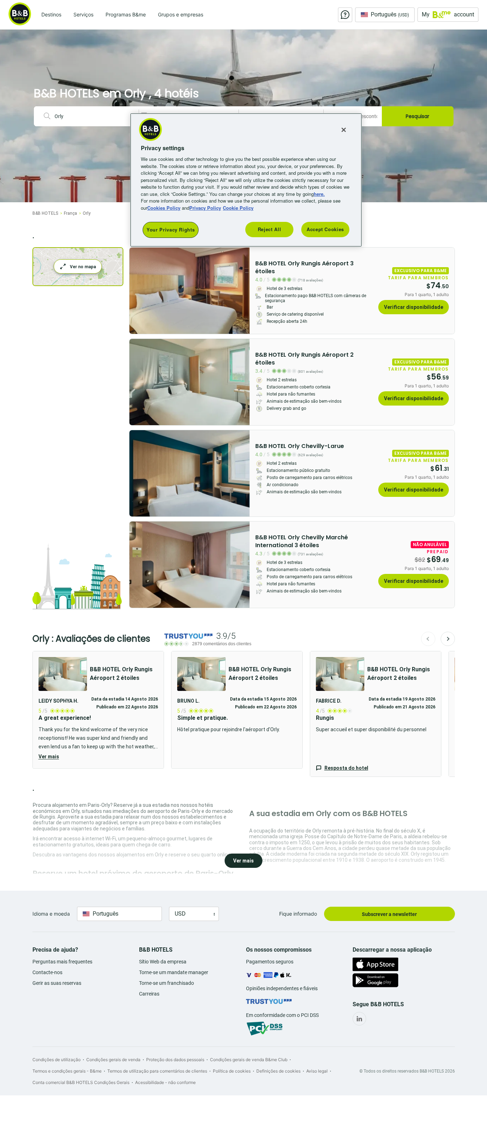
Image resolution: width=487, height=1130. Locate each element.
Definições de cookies (278, 1071)
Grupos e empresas (180, 14)
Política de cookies (232, 1071)
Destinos (51, 14)
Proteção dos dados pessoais (175, 1059)
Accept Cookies (325, 229)
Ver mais (49, 756)
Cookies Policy (163, 207)
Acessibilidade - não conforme (165, 1082)
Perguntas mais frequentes (62, 961)
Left (136, 291)
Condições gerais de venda (113, 1059)
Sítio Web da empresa (162, 961)
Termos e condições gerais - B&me (67, 1071)
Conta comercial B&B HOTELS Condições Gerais (80, 1082)
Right (242, 291)
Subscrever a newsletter (389, 914)
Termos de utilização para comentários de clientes (157, 1071)
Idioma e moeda (51, 914)
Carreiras (149, 994)
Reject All (269, 229)
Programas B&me (126, 14)
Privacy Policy (205, 207)
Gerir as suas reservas (56, 983)
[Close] (344, 130)
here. (319, 193)
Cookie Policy (238, 207)
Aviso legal (317, 1071)
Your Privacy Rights (171, 229)
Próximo (448, 639)
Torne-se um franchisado (166, 983)
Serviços (83, 14)
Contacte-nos (47, 972)
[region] (246, 180)
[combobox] (94, 116)
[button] (98, 710)
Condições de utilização (56, 1059)
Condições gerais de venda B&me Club (248, 1059)
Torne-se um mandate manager (173, 972)
